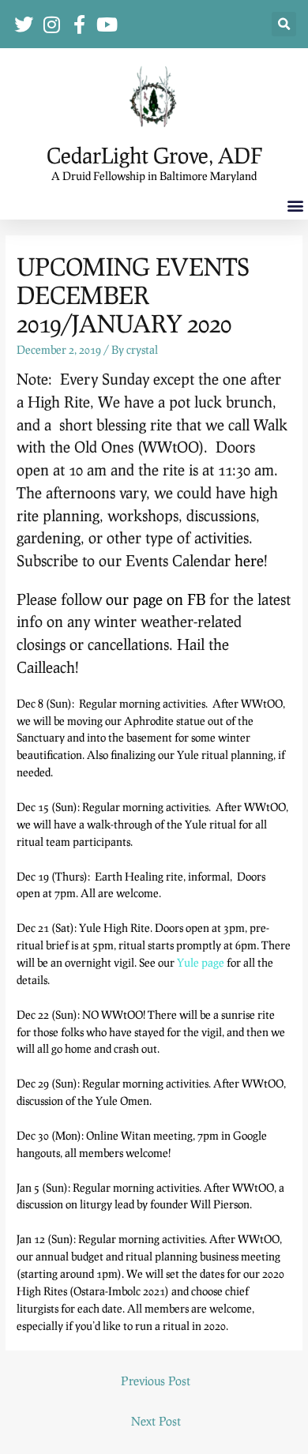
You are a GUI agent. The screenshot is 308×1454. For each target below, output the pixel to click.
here (249, 560)
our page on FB (155, 599)
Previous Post (155, 1380)
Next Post (156, 1421)
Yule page (200, 962)
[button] (284, 24)
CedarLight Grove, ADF (154, 155)
